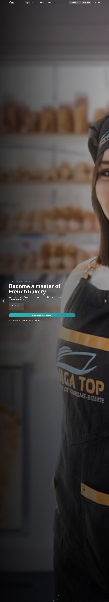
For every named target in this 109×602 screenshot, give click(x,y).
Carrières (42, 2)
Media (49, 2)
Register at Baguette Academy (41, 315)
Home (27, 2)
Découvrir (33, 2)
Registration (86, 2)
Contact (55, 2)
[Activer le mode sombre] (93, 2)
